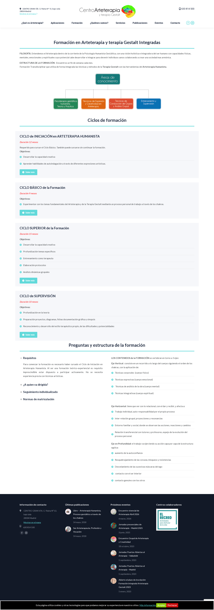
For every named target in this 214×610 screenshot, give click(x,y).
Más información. (147, 605)
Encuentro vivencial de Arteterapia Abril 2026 (129, 512)
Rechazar (172, 605)
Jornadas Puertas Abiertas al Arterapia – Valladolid (132, 554)
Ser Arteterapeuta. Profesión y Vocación (87, 530)
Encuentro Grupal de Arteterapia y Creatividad (134, 540)
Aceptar (161, 605)
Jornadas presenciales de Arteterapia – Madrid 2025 (131, 526)
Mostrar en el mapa (28, 14)
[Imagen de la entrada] (68, 512)
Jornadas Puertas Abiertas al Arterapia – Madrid (132, 568)
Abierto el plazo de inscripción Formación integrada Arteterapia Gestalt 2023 (133, 583)
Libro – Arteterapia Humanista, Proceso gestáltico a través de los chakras (87, 514)
